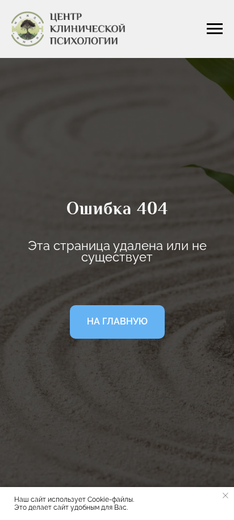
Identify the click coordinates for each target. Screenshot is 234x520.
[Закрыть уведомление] (225, 495)
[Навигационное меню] (215, 29)
